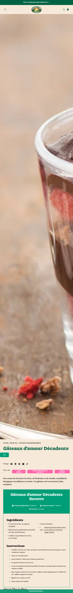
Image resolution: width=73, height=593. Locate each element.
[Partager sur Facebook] (11, 464)
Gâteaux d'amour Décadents (30, 443)
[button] (64, 10)
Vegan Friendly (62, 471)
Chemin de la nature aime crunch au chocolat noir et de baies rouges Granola (55, 530)
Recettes (13, 443)
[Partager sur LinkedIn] (15, 464)
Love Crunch (19, 471)
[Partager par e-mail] (23, 464)
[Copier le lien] (27, 464)
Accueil (6, 443)
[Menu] (5, 10)
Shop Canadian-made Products (35, 2)
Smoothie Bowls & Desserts (40, 471)
